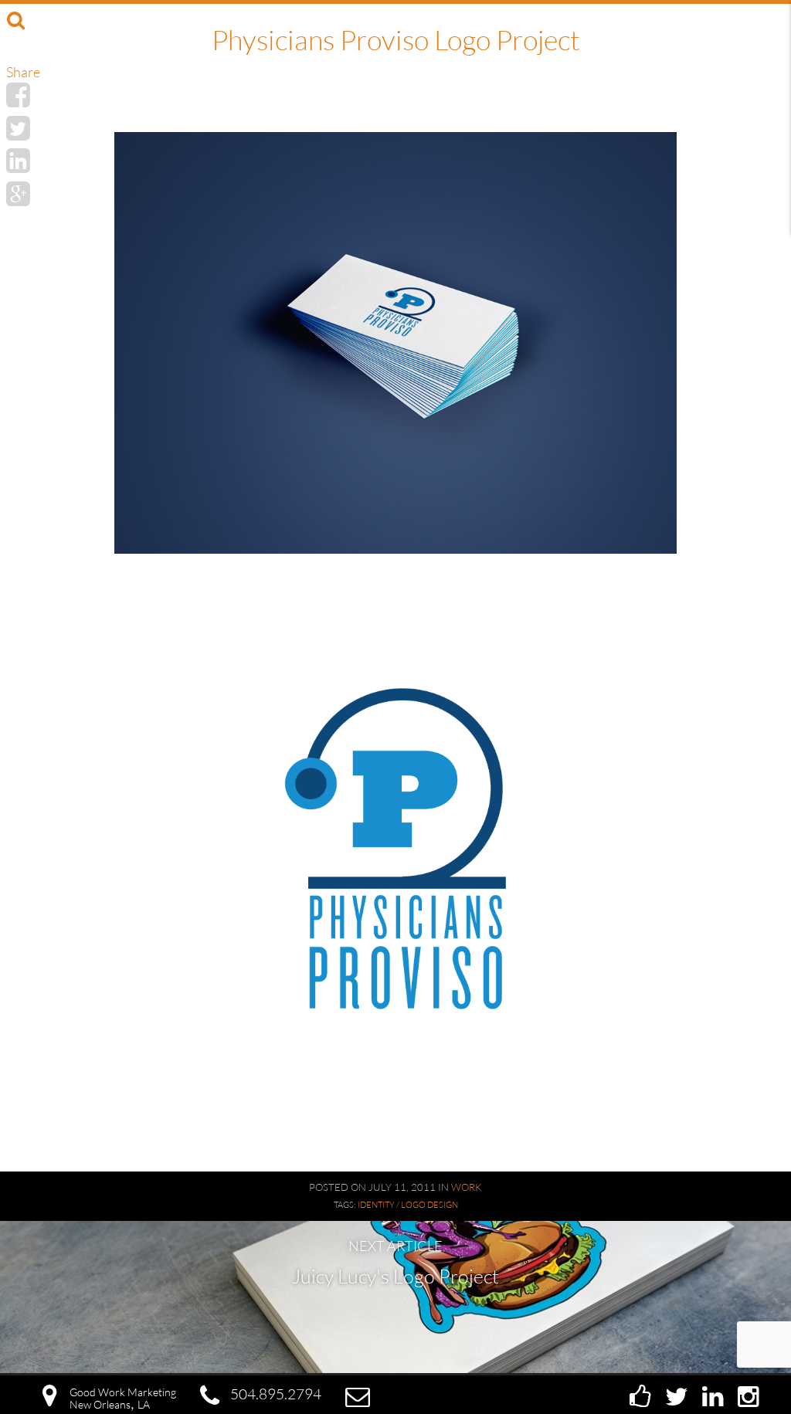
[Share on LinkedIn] (18, 160)
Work (466, 1187)
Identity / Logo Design (408, 1204)
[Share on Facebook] (18, 94)
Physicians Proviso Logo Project (396, 39)
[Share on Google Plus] (18, 193)
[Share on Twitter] (18, 127)
